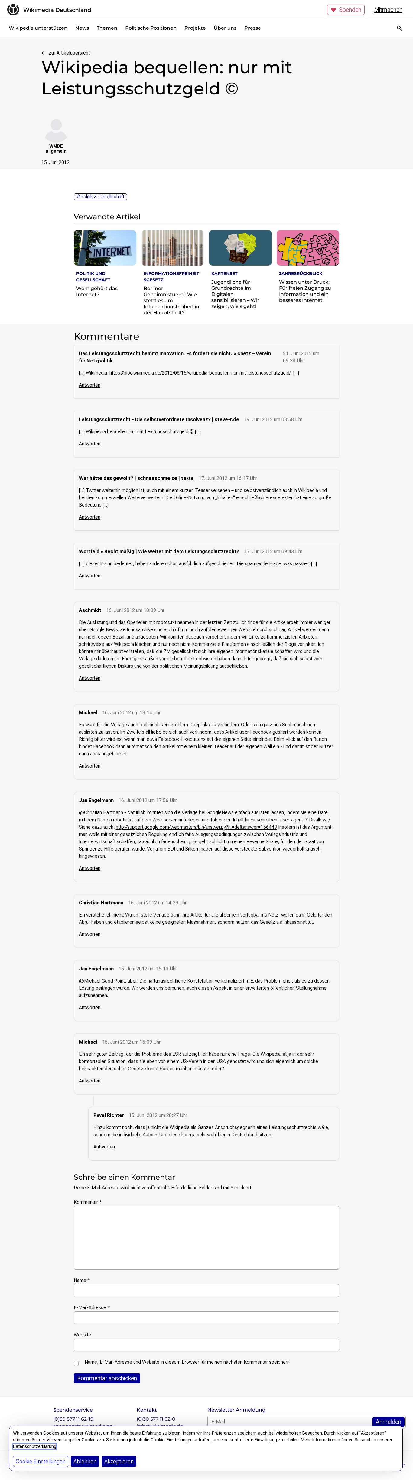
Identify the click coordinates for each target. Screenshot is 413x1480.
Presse (252, 28)
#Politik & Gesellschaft (100, 197)
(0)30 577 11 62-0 (156, 1419)
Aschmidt (90, 610)
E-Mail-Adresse (92, 1307)
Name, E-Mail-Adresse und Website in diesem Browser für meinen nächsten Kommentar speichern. (188, 1362)
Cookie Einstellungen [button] (41, 1461)
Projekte (195, 28)
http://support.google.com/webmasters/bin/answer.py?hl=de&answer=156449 (196, 827)
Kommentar (88, 1202)
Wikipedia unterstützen (38, 28)
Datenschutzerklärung (34, 1446)
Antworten (89, 385)
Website (82, 1335)
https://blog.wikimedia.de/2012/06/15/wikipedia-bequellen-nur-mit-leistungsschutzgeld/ (200, 373)
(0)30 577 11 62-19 (73, 1419)
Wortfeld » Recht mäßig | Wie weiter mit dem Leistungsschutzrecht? (159, 551)
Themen (107, 28)
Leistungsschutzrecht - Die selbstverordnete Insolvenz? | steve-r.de (159, 419)
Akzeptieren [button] (119, 1461)
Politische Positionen (151, 28)
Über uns (225, 28)
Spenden (350, 9)
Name (82, 1280)
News (82, 28)
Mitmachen (388, 9)
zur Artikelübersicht (69, 53)
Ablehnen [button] (84, 1461)
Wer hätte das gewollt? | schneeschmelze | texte (136, 478)
